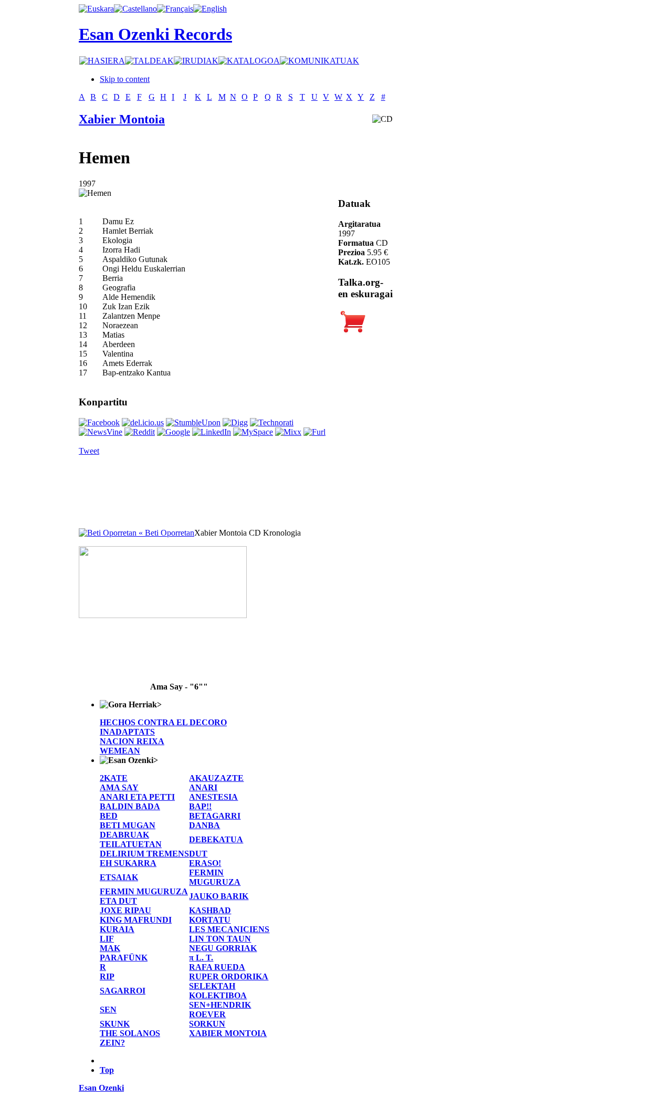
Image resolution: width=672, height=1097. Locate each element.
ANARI (203, 787)
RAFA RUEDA (217, 967)
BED (109, 815)
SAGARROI (122, 990)
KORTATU (209, 919)
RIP (107, 976)
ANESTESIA (213, 796)
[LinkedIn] (211, 431)
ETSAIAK (119, 877)
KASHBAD (210, 910)
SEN (108, 1009)
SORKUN (207, 1023)
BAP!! (200, 806)
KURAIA (117, 929)
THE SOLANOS (130, 1033)
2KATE (114, 778)
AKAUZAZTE (216, 778)
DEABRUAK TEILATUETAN (131, 839)
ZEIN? (112, 1042)
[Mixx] (288, 431)
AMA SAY (119, 787)
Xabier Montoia (122, 119)
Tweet (89, 450)
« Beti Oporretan (165, 532)
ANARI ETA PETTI (137, 796)
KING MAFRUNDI (136, 919)
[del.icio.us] (143, 422)
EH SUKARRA (128, 863)
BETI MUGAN (127, 825)
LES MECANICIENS (229, 929)
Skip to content (125, 79)
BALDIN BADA (130, 806)
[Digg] (235, 422)
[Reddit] (139, 431)
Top (107, 1069)
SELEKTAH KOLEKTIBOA (218, 990)
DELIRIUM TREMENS (144, 853)
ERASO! (205, 863)
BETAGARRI (214, 815)
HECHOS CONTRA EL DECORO (163, 722)
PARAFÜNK (124, 957)
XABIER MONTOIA (228, 1033)
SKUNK (115, 1023)
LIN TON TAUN (220, 938)
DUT (198, 853)
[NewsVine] (100, 431)
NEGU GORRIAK (223, 948)
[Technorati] (271, 422)
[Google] (173, 431)
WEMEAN (120, 750)
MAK (110, 948)
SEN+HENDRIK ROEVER (220, 1009)
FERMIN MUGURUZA (214, 877)
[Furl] (314, 431)
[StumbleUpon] (193, 422)
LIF (107, 938)
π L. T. (201, 957)
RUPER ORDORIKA (228, 976)
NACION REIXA (132, 741)
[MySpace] (253, 431)
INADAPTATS (127, 731)
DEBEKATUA (216, 839)
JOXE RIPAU (125, 910)
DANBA (204, 825)
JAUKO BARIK (218, 896)
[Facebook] (99, 422)
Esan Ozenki (101, 1087)
